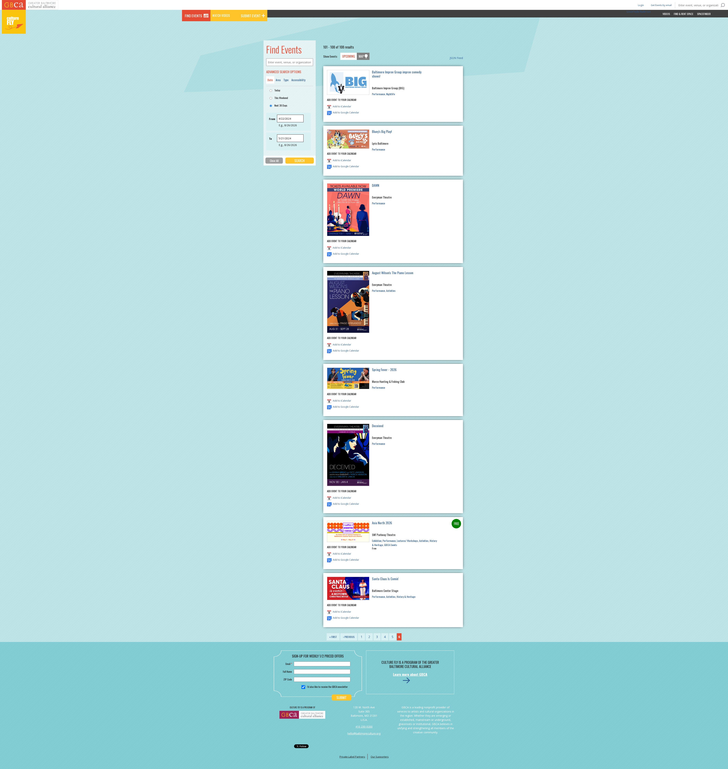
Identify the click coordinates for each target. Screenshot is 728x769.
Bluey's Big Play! (382, 131)
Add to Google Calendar (346, 112)
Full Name (287, 671)
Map (361, 56)
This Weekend (281, 98)
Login (640, 5)
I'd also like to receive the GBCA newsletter (327, 687)
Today (277, 90)
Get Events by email (661, 5)
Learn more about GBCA (410, 674)
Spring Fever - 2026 (384, 369)
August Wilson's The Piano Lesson (392, 272)
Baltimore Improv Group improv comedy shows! (396, 74)
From (272, 119)
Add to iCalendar (342, 106)
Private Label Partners (352, 756)
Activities (390, 291)
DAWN (375, 185)
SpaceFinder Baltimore (638, 11)
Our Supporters (380, 756)
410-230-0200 (364, 726)
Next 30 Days (280, 105)
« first (333, 637)
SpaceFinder (704, 14)
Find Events (193, 15)
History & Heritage (406, 597)
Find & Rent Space (683, 14)
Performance (378, 94)
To (270, 138)
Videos (666, 14)
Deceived (377, 425)
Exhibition (376, 541)
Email (289, 664)
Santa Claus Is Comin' (385, 578)
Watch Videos (221, 15)
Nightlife (390, 94)
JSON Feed (456, 58)
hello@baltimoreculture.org (363, 733)
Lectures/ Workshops (407, 541)
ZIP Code (287, 679)
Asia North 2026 (382, 522)
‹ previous (349, 637)
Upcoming (348, 56)
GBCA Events (390, 545)
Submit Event (250, 15)
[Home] (14, 28)
